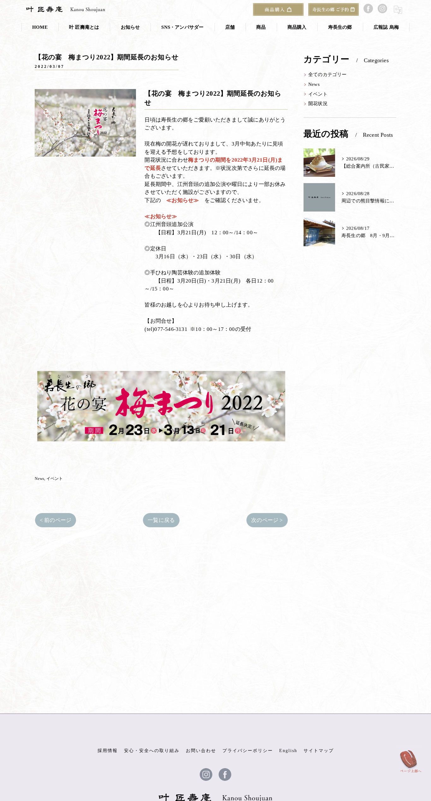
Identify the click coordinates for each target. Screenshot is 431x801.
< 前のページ (55, 520)
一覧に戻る (161, 520)
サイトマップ (319, 750)
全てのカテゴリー (327, 74)
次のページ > (267, 520)
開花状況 (318, 103)
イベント (54, 478)
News (39, 478)
